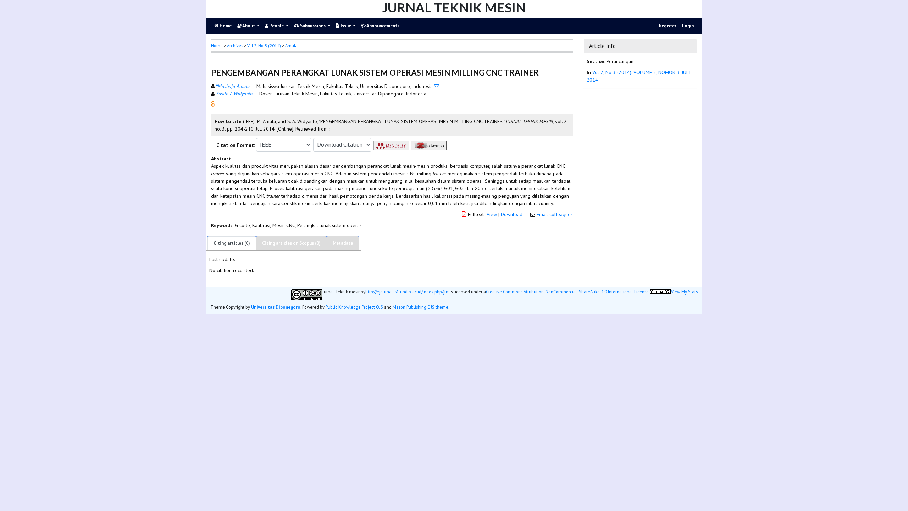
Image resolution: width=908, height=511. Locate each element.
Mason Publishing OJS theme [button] (420, 307)
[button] (213, 103)
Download (511, 214)
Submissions (313, 26)
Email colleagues (555, 214)
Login (688, 26)
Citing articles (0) (232, 243)
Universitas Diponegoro (275, 307)
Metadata (343, 243)
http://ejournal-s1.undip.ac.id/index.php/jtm (407, 292)
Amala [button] (291, 45)
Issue (345, 26)
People (276, 26)
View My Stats (684, 292)
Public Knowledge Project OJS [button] (354, 307)
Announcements (382, 26)
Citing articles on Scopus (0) (291, 243)
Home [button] (217, 45)
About (249, 26)
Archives (235, 45)
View (492, 214)
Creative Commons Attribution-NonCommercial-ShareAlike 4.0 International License (567, 292)
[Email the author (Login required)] (436, 86)
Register (667, 26)
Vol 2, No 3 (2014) (264, 45)
